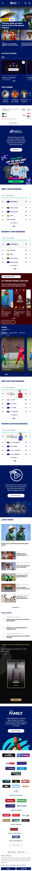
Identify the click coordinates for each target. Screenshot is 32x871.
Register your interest (8, 322)
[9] (24, 374)
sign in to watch (13, 69)
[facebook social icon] (10, 845)
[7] (20, 374)
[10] (26, 374)
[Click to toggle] (22, 662)
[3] (11, 374)
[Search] (25, 3)
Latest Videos (4, 332)
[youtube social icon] (14, 845)
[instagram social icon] (17, 845)
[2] (9, 374)
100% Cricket (22, 332)
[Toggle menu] (2, 3)
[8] (22, 374)
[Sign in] (29, 3)
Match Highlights (13, 332)
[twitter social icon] (21, 845)
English (3, 56)
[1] (14, 318)
